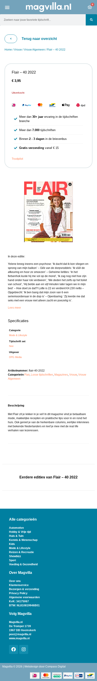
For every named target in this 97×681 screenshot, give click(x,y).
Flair (27, 374)
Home (8, 49)
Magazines (61, 374)
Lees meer (14, 307)
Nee (11, 346)
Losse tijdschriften (42, 374)
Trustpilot (17, 158)
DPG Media (15, 357)
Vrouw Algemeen (34, 49)
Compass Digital (55, 666)
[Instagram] (23, 649)
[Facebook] (13, 649)
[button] (7, 7)
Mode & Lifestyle (18, 335)
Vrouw (18, 49)
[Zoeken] (91, 19)
